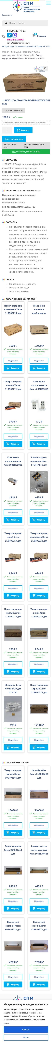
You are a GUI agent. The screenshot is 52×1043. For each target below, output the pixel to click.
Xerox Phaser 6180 (25, 55)
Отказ (26, 1037)
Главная (5, 51)
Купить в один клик (14, 139)
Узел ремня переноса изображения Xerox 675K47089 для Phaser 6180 (39, 313)
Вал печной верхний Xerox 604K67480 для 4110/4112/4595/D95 (13, 929)
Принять (26, 1029)
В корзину (25, 130)
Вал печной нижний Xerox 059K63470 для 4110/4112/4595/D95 (39, 929)
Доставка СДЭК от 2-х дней (27, 151)
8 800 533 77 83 (16, 31)
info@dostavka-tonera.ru (18, 43)
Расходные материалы (21, 51)
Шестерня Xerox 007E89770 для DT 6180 (13, 689)
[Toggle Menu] (48, 3)
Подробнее (13, 360)
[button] (45, 68)
